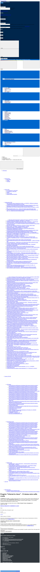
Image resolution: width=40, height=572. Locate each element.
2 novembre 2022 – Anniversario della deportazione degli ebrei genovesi (18, 262)
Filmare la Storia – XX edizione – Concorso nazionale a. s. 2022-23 (18, 226)
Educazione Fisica (8, 489)
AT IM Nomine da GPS (11, 367)
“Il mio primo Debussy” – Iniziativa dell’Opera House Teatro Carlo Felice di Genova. (21, 222)
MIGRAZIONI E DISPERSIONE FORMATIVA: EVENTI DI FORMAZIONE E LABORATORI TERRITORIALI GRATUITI (20, 229)
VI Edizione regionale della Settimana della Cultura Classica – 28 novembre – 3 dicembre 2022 (22, 221)
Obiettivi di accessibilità (6, 557)
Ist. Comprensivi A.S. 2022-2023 (12, 190)
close (1, 69)
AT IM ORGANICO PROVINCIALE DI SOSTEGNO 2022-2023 (18, 341)
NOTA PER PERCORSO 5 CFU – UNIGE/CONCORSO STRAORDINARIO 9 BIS (21, 208)
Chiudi (2, 32)
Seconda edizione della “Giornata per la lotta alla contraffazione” (17, 337)
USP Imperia (4, 157)
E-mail (11, 24)
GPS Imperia (9, 384)
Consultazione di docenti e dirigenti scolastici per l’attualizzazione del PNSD (19, 261)
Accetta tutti (3, 531)
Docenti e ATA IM (8, 376)
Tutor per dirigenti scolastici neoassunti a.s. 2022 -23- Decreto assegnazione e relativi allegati (24, 276)
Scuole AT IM (7, 189)
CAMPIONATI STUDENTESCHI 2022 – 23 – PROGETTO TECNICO (19, 286)
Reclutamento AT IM (10, 421)
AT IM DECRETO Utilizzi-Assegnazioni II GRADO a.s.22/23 (19, 466)
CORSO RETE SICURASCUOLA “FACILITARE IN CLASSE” (18, 351)
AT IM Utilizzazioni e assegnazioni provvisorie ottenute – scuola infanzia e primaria (22, 465)
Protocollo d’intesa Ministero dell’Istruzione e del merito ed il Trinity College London (21, 225)
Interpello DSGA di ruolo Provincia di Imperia (14, 357)
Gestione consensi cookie (6, 559)
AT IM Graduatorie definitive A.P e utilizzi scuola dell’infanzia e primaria (21, 472)
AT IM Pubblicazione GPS (13, 411)
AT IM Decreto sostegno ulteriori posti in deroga (15, 313)
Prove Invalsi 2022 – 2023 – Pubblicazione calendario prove (17, 299)
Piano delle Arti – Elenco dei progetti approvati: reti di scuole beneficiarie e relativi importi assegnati (23, 247)
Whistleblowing (5, 558)
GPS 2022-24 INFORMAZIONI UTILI (15, 413)
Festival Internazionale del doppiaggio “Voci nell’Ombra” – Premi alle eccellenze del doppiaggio (22, 278)
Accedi (2, 2)
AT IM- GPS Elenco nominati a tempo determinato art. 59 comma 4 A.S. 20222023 (22, 409)
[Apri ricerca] (31, 64)
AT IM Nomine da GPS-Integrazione (13, 365)
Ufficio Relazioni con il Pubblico (7, 555)
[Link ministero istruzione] (5, 1)
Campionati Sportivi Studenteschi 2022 (13, 490)
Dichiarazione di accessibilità (7, 556)
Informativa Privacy (5, 554)
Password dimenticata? (4, 11)
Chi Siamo (8, 181)
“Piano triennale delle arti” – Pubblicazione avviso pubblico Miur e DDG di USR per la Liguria (22, 242)
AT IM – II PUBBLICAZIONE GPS (15, 410)
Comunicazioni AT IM (6, 158)
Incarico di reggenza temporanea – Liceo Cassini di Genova (16, 354)
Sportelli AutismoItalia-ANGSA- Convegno (14, 333)
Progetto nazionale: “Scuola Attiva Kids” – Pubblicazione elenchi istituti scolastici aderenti (21, 252)
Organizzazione (7, 178)
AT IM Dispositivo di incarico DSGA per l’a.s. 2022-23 (16, 311)
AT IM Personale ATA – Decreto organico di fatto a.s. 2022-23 (19, 471)
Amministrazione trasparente (7, 560)
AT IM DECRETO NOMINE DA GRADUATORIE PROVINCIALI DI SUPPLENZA (23, 406)
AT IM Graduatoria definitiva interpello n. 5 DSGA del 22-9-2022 (17, 312)
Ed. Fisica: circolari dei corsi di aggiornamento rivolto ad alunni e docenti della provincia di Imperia (23, 304)
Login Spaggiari (27, 26)
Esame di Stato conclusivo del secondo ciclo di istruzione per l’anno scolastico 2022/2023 (21, 318)
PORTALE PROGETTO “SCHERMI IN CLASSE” (9, 505)
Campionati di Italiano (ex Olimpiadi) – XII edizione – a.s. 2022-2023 (18, 220)
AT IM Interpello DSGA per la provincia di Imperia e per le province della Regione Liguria (22, 352)
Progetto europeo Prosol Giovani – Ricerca (14, 346)
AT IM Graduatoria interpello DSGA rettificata (14, 336)
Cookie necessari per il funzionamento (6, 528)
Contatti (8, 180)
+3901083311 (6, 538)
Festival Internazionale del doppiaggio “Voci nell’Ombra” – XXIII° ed (18, 288)
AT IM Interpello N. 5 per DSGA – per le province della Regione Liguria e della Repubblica (22, 322)
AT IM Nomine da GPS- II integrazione (13, 364)
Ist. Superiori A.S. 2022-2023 (11, 191)
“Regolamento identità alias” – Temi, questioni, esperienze (16, 287)
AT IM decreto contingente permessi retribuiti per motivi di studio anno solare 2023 (20, 279)
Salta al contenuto (3, 0)
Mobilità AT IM (9, 462)
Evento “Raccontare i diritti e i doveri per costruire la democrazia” (17, 347)
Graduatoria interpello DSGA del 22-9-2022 (14, 316)
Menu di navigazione (19, 168)
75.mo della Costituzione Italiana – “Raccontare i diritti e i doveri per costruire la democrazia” (22, 317)
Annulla (2, 58)
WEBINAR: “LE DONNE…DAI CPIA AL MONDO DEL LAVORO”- (19, 277)
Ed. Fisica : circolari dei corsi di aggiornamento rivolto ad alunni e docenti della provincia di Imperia (23, 491)
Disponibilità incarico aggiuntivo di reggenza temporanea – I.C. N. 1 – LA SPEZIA (20, 366)
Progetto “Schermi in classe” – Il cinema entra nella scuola (16, 248)
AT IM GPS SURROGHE (11, 332)
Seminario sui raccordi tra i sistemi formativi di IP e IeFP (16, 359)
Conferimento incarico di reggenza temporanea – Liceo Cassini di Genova (19, 348)
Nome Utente (12, 8)
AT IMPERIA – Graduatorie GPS (14, 412)
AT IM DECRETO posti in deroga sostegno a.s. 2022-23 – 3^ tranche (18, 285)
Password (11, 9)
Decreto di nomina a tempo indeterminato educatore (15, 362)
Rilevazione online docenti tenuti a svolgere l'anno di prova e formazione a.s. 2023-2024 (23, 219)
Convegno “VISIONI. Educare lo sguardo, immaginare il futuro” (17, 243)
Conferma (5, 58)
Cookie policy (4, 552)
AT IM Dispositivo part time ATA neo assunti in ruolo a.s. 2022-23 (18, 363)
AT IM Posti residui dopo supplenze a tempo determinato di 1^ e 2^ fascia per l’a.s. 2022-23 (22, 368)
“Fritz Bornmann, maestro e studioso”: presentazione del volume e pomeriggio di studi (21, 236)
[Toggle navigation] (8, 64)
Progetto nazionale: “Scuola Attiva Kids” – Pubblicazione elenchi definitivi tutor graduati (21, 266)
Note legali (4, 553)
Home (3, 156)
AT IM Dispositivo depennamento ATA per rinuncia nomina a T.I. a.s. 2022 (19, 355)
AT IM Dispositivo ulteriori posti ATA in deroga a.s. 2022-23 (17, 319)
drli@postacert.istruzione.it (13, 540)
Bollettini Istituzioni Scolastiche (12, 194)
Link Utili (6, 481)
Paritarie (8, 192)
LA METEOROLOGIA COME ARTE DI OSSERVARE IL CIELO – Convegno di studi (21, 232)
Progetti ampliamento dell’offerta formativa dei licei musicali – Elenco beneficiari (20, 293)
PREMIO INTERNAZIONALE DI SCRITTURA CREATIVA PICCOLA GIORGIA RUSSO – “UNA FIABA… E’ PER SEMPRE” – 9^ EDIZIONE (23, 233)
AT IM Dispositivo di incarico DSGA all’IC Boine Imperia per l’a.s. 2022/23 (19, 353)
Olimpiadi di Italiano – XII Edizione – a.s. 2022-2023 (15, 235)
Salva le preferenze (8, 531)
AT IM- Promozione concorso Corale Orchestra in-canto (16, 284)
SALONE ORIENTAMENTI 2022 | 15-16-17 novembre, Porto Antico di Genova (20, 246)
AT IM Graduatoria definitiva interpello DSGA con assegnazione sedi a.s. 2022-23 (22, 447)
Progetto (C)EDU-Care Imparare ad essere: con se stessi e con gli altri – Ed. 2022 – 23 (21, 265)
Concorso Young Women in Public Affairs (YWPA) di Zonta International (19, 239)
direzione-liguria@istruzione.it (14, 539)
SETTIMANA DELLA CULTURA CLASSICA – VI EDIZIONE (18, 234)
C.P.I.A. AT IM (9, 193)
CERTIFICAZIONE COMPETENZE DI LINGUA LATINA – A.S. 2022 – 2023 (20, 358)
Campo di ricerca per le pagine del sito (6, 155)
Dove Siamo (9, 179)
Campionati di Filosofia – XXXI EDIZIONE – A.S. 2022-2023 (17, 227)
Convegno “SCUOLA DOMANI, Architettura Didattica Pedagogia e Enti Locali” (20, 308)
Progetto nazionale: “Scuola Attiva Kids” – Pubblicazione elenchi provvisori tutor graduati (21, 294)
